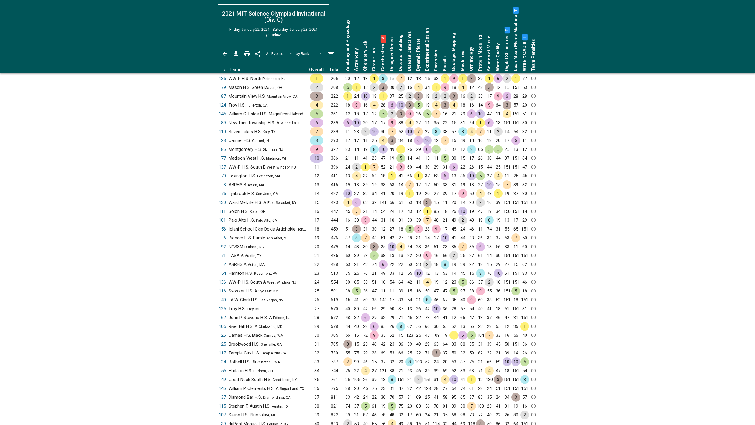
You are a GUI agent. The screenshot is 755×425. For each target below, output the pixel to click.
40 (223, 300)
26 (223, 335)
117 (222, 353)
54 (223, 273)
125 (222, 308)
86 (223, 149)
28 (223, 140)
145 (222, 114)
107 (222, 415)
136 (222, 282)
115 (222, 406)
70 (223, 176)
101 (222, 220)
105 (222, 326)
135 (222, 78)
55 (223, 370)
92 (223, 246)
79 (223, 87)
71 (223, 255)
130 (222, 202)
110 (222, 131)
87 (223, 96)
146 (222, 388)
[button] (382, 39)
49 (223, 379)
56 (223, 229)
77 (223, 158)
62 (223, 317)
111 (222, 211)
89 (223, 122)
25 (223, 344)
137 (222, 167)
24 (223, 361)
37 (223, 397)
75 (223, 193)
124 (222, 105)
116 (222, 291)
